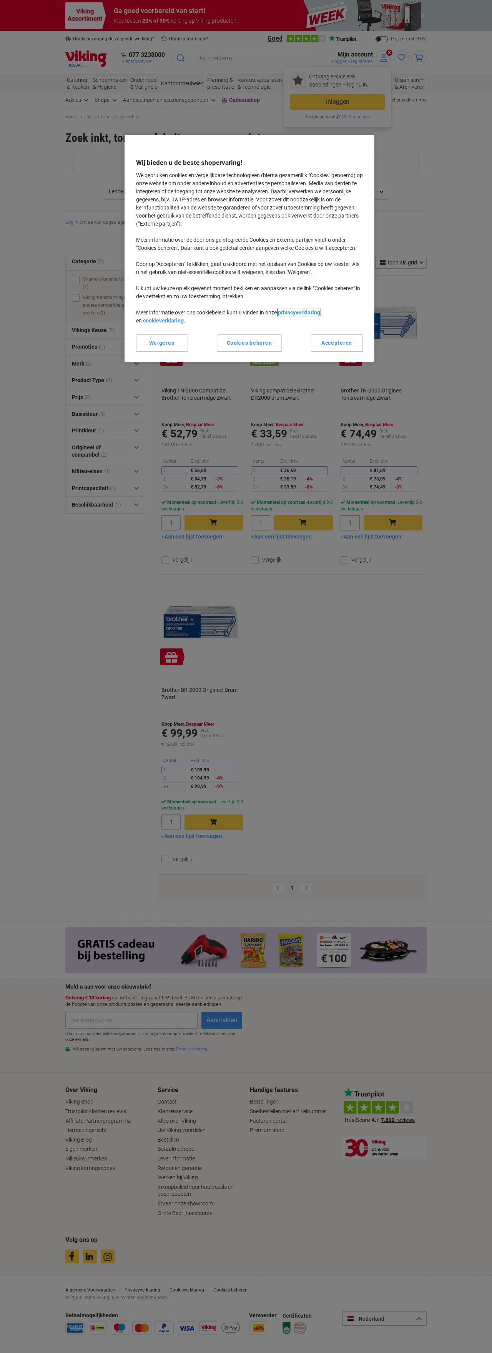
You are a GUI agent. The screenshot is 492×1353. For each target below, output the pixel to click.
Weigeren (162, 343)
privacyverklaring (299, 312)
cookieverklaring (163, 320)
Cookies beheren (249, 343)
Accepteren (336, 343)
